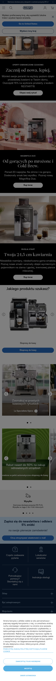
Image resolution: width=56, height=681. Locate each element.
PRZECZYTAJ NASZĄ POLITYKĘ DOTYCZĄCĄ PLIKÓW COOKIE (25, 650)
